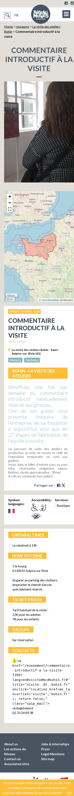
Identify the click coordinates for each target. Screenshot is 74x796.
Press (45, 749)
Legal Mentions (53, 754)
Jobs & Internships (55, 744)
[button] (10, 197)
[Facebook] (66, 3)
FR (16, 15)
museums (22, 26)
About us (11, 744)
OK (69, 793)
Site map (47, 759)
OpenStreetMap (50, 300)
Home (8, 26)
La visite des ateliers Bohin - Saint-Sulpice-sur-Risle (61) (35, 351)
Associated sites (16, 764)
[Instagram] (72, 3)
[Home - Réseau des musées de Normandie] (41, 15)
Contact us (12, 759)
